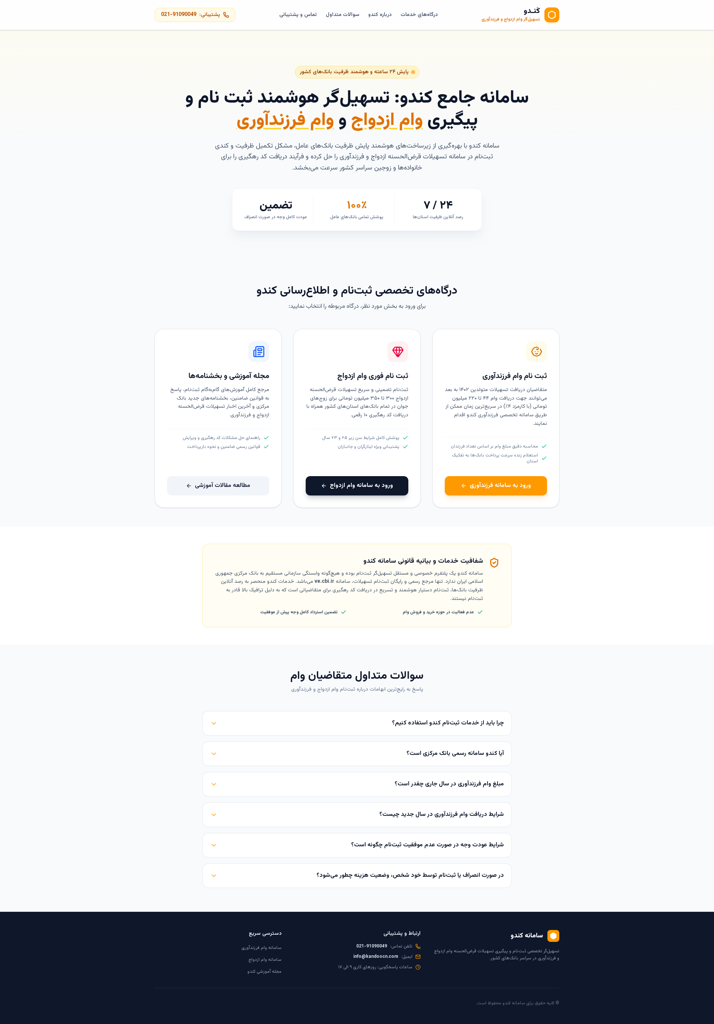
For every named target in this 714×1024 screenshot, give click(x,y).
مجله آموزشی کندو (264, 971)
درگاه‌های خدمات (419, 15)
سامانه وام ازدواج (265, 959)
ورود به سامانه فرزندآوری (500, 485)
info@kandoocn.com (375, 957)
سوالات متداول (342, 15)
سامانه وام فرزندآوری (261, 947)
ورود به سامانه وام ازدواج (361, 485)
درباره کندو (380, 15)
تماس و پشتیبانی (298, 15)
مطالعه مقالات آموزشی (222, 485)
